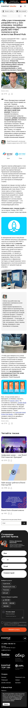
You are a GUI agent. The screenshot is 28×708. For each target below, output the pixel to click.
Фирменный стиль (20, 677)
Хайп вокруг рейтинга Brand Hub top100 (13, 484)
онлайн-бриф (22, 403)
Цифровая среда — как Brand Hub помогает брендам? (14, 456)
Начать (23, 1)
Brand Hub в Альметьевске (12, 510)
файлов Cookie (18, 697)
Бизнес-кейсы (5, 91)
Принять (6, 704)
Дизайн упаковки (6, 682)
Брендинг (3, 677)
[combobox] (3, 559)
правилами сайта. (22, 625)
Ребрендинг (4, 680)
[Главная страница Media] (5, 6)
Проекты (3, 690)
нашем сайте (14, 401)
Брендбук (18, 682)
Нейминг (17, 680)
